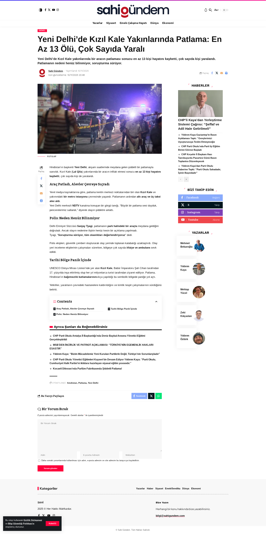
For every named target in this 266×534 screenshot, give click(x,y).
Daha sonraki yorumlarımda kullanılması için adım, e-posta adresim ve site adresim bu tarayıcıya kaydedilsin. (90, 460)
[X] (49, 9)
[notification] (205, 10)
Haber (150, 488)
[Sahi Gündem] (133, 10)
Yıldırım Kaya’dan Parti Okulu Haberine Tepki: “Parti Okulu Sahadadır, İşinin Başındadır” (199, 169)
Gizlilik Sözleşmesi (33, 520)
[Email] (221, 73)
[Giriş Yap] (40, 10)
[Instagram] (58, 9)
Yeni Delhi (93, 383)
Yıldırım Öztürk (184, 337)
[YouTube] (53, 9)
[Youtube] (200, 220)
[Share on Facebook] (212, 73)
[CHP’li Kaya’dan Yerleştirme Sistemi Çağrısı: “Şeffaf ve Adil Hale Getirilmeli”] (200, 103)
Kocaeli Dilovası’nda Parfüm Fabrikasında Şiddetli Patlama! (87, 368)
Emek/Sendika (172, 488)
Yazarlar (140, 488)
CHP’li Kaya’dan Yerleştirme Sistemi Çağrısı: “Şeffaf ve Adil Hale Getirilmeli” (200, 124)
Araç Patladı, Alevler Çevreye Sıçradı (75, 308)
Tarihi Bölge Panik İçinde (124, 309)
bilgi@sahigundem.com (170, 515)
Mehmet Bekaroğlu (186, 245)
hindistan (72, 383)
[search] (210, 10)
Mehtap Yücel (184, 291)
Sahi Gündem (55, 71)
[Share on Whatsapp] (158, 396)
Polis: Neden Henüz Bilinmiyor (72, 314)
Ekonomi (196, 488)
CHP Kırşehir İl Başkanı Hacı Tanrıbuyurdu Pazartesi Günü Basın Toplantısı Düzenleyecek (197, 158)
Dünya (185, 488)
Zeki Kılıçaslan (186, 314)
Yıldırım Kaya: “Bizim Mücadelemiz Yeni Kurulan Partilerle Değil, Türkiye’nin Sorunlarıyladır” (106, 354)
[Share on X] (217, 73)
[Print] (226, 73)
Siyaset (159, 488)
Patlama (82, 383)
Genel (42, 30)
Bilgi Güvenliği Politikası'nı (21, 523)
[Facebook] (45, 9)
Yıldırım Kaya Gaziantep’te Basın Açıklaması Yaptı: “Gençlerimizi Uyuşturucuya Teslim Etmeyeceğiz (197, 138)
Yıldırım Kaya (184, 268)
